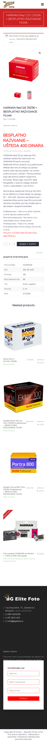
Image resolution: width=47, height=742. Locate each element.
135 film (5, 364)
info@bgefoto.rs (15, 621)
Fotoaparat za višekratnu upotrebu (25, 558)
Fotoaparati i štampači (9, 561)
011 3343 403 (13, 618)
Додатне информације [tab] (15, 257)
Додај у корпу (28, 244)
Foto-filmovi (11, 364)
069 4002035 (13, 614)
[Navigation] (42, 4)
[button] (40, 53)
